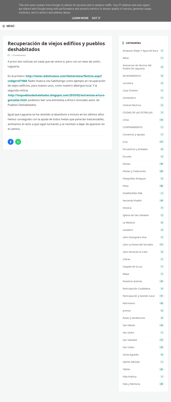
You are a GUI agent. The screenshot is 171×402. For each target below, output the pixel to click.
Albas (126, 58)
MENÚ (11, 26)
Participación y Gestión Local (139, 295)
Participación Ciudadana (136, 288)
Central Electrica (132, 105)
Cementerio (129, 97)
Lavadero (128, 229)
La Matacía (129, 222)
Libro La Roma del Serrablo (138, 244)
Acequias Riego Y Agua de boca (140, 50)
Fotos (126, 185)
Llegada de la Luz (132, 266)
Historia (127, 207)
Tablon (126, 369)
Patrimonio (129, 303)
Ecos (125, 141)
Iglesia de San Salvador (136, 215)
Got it (96, 18)
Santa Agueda (130, 354)
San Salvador (130, 339)
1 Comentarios (18, 55)
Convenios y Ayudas (134, 134)
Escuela (127, 156)
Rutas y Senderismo (134, 317)
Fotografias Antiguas (134, 178)
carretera (128, 83)
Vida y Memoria (131, 383)
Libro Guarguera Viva (134, 237)
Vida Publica (129, 376)
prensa (127, 310)
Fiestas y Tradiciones (134, 171)
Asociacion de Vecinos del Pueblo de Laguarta (137, 67)
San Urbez (128, 347)
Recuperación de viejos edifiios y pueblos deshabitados (56, 46)
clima (126, 119)
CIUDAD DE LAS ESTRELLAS (138, 112)
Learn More (80, 18)
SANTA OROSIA (131, 361)
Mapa (126, 273)
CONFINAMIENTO (133, 127)
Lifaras (126, 259)
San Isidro (128, 332)
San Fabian (129, 325)
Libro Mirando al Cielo (135, 251)
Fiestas (126, 163)
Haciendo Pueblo (132, 200)
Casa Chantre (130, 90)
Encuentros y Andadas (135, 149)
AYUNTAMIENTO (132, 75)
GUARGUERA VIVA (132, 193)
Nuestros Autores (132, 281)
